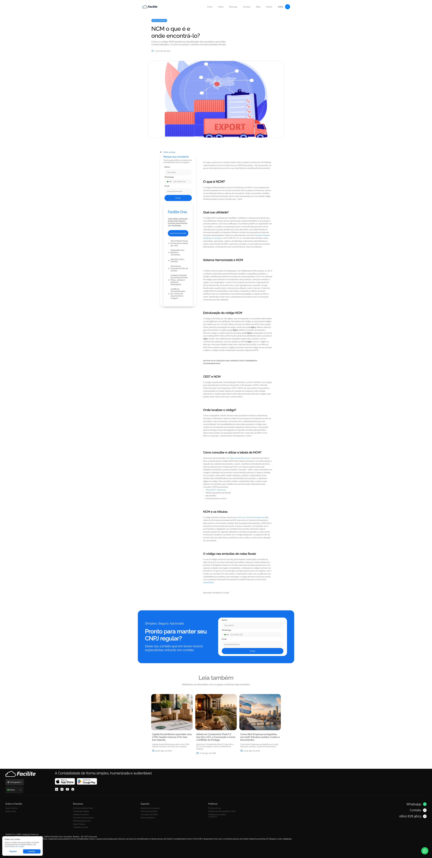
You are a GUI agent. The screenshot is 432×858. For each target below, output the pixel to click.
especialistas (208, 582)
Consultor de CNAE (149, 814)
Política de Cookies (16, 846)
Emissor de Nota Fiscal (83, 808)
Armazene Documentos (83, 818)
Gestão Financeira (81, 814)
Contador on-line (80, 827)
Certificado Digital (81, 811)
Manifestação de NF (82, 821)
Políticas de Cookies (217, 814)
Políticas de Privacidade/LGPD (222, 811)
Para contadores (148, 818)
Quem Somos (11, 808)
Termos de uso (214, 808)
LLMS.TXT (212, 817)
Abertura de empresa (150, 808)
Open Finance (79, 824)
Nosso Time (10, 811)
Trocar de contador (149, 811)
